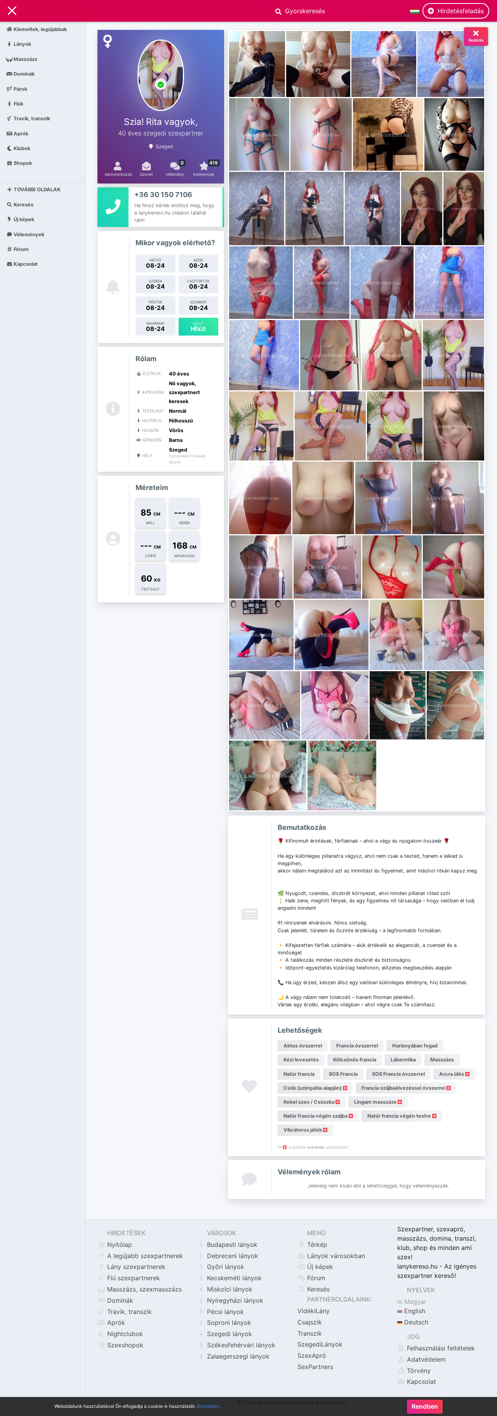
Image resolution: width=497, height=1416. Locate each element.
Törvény (418, 1370)
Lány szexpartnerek (135, 1267)
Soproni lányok (228, 1322)
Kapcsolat (25, 264)
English (413, 1311)
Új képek (23, 219)
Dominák (23, 74)
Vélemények (28, 234)
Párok (19, 89)
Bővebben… (210, 1406)
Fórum (20, 249)
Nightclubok (124, 1334)
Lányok (21, 44)
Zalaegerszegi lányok (237, 1356)
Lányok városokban (335, 1256)
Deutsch (415, 1322)
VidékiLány (313, 1311)
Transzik (309, 1333)
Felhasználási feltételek (440, 1348)
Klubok (21, 148)
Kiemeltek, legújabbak (39, 29)
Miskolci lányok (228, 1289)
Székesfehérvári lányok (240, 1345)
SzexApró (311, 1355)
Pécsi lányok (224, 1312)
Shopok (22, 163)
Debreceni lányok (231, 1256)
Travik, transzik (31, 118)
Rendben (425, 1407)
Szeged (164, 146)
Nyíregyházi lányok (234, 1300)
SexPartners (315, 1367)
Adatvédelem (425, 1359)
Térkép (316, 1244)
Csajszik (309, 1322)
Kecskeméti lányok (233, 1278)
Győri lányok (224, 1267)
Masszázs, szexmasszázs (143, 1289)
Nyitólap (118, 1244)
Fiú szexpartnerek (132, 1278)
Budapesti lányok (231, 1244)
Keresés (22, 205)
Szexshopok (124, 1345)
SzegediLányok (319, 1344)
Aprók (20, 133)
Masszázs (24, 59)
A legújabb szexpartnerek (144, 1256)
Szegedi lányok (228, 1334)
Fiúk (17, 103)
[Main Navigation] (12, 11)
